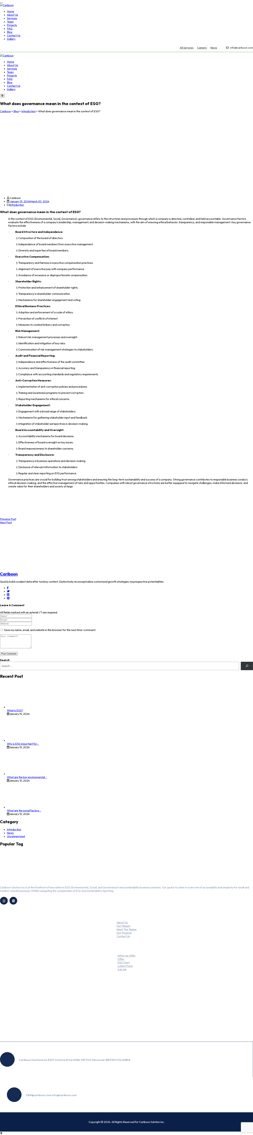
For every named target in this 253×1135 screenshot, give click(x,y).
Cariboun (9, 573)
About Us (12, 15)
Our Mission (123, 926)
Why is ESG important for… (23, 743)
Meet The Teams (126, 929)
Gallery (11, 39)
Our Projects (124, 932)
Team (10, 21)
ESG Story (124, 962)
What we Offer (127, 955)
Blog (9, 32)
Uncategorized (16, 836)
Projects (12, 25)
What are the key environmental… (27, 777)
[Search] (247, 666)
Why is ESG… (123, 1017)
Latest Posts (125, 966)
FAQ (9, 28)
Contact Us (13, 35)
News (213, 47)
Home (10, 11)
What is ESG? (15, 710)
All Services (186, 47)
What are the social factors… (24, 810)
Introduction (17, 205)
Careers (202, 47)
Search (4, 660)
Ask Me (122, 969)
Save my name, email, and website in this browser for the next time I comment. (50, 630)
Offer (121, 959)
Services (12, 18)
